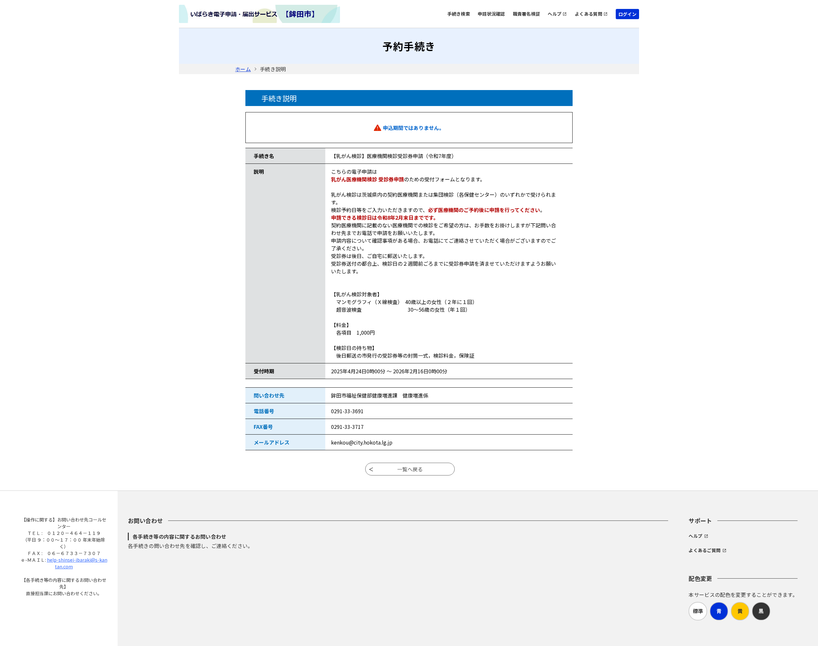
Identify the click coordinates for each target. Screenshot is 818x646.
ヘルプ (554, 14)
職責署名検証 (526, 14)
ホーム (243, 69)
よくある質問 (588, 14)
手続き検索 (458, 14)
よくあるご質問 (705, 550)
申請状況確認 (491, 14)
